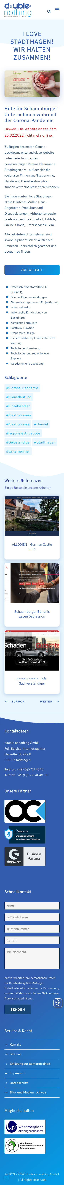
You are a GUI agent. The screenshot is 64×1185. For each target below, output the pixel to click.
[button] (6, 1178)
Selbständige (19, 442)
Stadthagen (45, 442)
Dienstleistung (20, 397)
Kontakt (15, 1044)
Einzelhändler (19, 406)
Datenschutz (19, 1083)
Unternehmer (19, 451)
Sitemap (16, 1054)
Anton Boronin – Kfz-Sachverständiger (32, 633)
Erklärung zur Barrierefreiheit (30, 1064)
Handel (42, 424)
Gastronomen (20, 415)
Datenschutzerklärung (18, 998)
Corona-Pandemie (23, 388)
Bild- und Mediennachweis (28, 1092)
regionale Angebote (24, 433)
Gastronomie (19, 424)
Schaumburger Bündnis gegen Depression (32, 566)
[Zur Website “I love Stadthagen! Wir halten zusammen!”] (32, 83)
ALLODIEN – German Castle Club (32, 497)
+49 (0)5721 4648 (30, 769)
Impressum (17, 1073)
